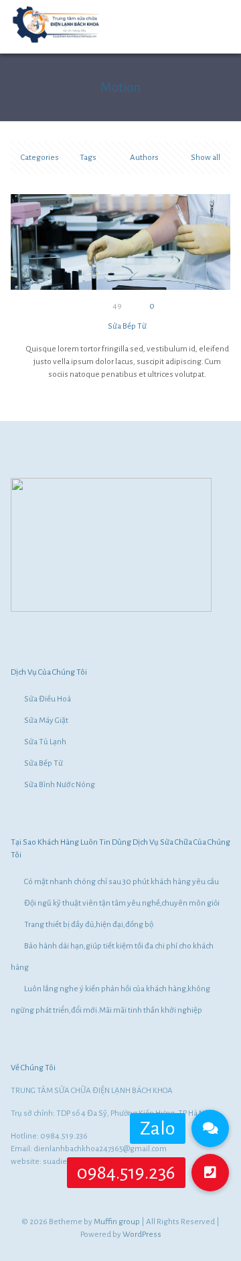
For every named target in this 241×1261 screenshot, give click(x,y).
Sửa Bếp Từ (127, 326)
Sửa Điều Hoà (47, 699)
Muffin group (117, 1221)
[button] (210, 1172)
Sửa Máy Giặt (46, 720)
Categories (40, 157)
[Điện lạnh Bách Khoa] (56, 42)
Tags (88, 157)
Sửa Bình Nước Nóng (59, 784)
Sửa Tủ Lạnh (45, 742)
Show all (205, 157)
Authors (144, 157)
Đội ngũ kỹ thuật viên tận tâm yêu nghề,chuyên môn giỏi (122, 903)
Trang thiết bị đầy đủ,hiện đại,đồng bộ (88, 924)
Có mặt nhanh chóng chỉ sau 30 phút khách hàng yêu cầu (121, 881)
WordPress (142, 1234)
